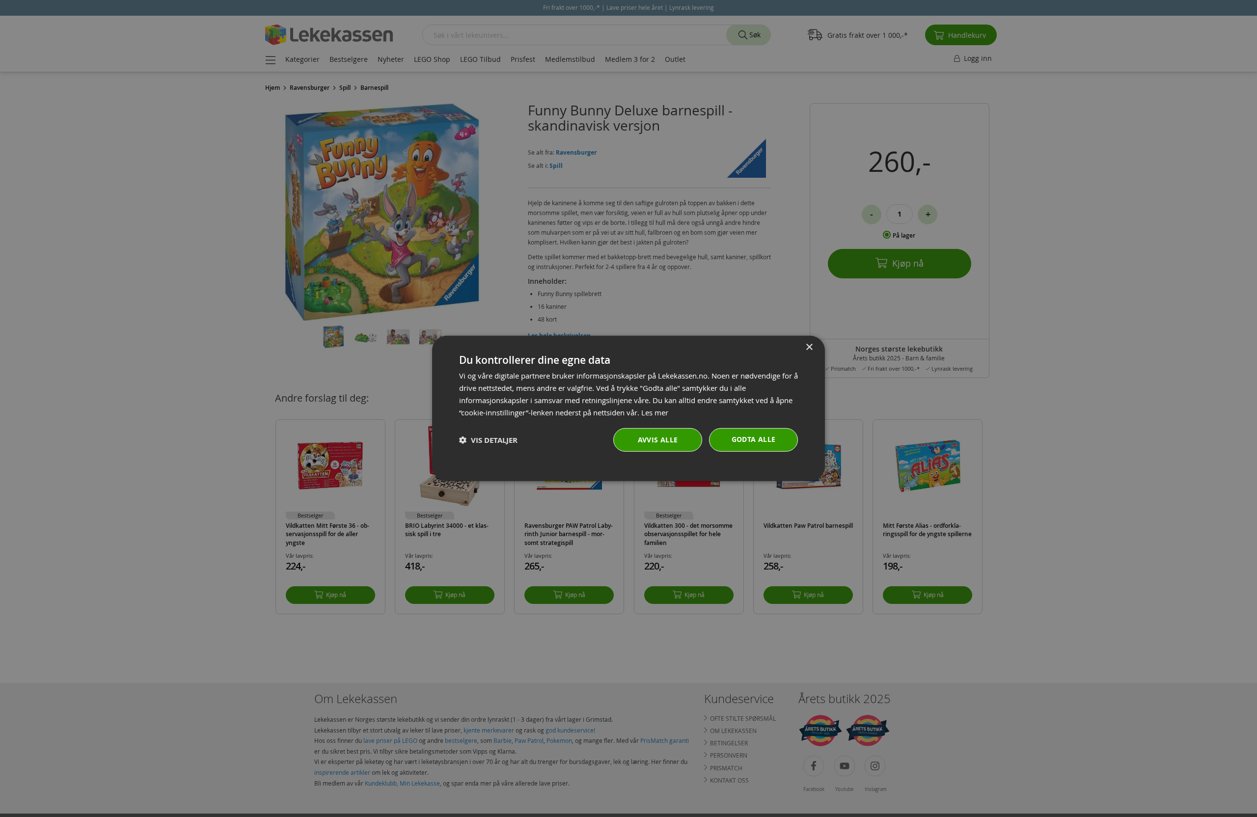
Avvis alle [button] (658, 439)
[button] (488, 440)
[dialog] (628, 408)
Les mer (654, 412)
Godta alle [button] (754, 439)
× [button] (809, 347)
